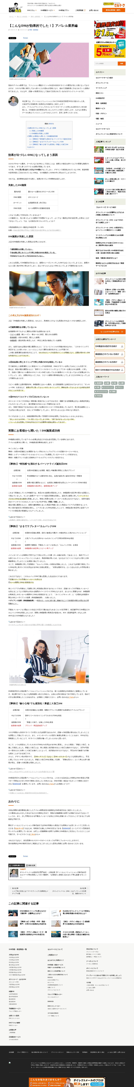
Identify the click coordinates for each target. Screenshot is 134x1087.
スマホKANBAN (13, 1039)
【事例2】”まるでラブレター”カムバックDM (46, 142)
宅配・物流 (100, 118)
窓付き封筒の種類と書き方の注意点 (115, 312)
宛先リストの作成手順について (56, 971)
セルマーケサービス (103, 129)
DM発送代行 (100, 98)
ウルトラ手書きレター (15, 1011)
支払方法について (92, 949)
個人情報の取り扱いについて (40, 1052)
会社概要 (11, 1052)
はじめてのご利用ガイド (56, 960)
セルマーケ (19, 828)
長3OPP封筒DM (13, 996)
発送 (115, 383)
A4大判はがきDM (14, 957)
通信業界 (99, 383)
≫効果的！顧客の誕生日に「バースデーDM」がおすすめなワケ (32, 520)
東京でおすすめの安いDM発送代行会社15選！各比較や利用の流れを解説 (110, 252)
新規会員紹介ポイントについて (95, 971)
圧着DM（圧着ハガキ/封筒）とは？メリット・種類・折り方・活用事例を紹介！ (115, 292)
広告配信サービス (15, 1037)
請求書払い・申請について (93, 956)
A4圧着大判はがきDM (15, 967)
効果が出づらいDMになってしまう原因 (41, 128)
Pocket (25, 38)
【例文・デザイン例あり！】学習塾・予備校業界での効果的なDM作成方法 (115, 302)
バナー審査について (53, 1016)
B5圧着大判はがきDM (15, 972)
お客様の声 (12, 1030)
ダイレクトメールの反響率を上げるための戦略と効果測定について (110, 214)
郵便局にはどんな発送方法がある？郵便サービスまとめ (110, 264)
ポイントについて (92, 968)
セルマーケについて (55, 949)
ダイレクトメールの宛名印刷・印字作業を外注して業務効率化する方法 (115, 323)
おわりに (31, 147)
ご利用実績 (79, 10)
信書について (51, 987)
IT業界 (113, 391)
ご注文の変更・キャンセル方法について (97, 985)
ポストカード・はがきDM (17, 979)
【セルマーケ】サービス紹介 (106, 207)
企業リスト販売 (14, 1015)
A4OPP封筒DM (13, 994)
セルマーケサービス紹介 (104, 78)
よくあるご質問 (90, 987)
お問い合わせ (94, 10)
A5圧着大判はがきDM (15, 970)
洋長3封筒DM (13, 1004)
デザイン (119, 387)
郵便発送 (50, 977)
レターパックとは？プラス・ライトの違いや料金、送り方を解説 (115, 160)
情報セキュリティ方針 (73, 1052)
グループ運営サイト (22, 1052)
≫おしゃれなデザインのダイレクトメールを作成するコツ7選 (31, 772)
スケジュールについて (54, 990)
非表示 (51, 123)
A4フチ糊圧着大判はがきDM (17, 975)
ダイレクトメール (102, 83)
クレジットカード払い (92, 951)
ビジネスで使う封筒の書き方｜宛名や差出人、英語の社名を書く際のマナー (115, 192)
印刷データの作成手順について (56, 967)
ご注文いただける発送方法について (58, 974)
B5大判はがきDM (14, 962)
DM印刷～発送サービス (55, 965)
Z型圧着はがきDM (14, 987)
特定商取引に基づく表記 (97, 1052)
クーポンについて (92, 961)
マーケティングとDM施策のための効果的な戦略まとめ (110, 236)
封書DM (11, 991)
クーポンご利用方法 (92, 964)
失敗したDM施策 (36, 131)
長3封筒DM (12, 1001)
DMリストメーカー (14, 1018)
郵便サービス (100, 108)
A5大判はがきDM (14, 960)
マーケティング (101, 88)
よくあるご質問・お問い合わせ (116, 1052)
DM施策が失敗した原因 (39, 133)
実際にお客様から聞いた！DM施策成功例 (42, 136)
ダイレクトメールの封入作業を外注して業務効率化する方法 (115, 281)
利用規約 (84, 1052)
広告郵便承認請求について (55, 985)
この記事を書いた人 (17, 865)
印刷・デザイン (101, 113)
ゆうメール (51, 982)
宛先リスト (100, 93)
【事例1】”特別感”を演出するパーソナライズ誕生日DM (50, 139)
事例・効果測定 (33, 30)
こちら (71, 697)
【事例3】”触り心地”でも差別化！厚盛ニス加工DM (48, 144)
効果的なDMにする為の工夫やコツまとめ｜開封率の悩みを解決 (110, 244)
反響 (122, 383)
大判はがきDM (14, 955)
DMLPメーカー (13, 1025)
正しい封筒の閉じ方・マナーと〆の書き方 (115, 180)
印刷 (98, 387)
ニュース (99, 124)
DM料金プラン (64, 10)
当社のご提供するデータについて (57, 1008)
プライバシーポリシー (57, 1052)
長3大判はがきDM (14, 965)
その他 (88, 982)
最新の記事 (31, 865)
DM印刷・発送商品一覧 (18, 949)
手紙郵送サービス (15, 1008)
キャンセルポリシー (53, 997)
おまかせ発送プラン (53, 980)
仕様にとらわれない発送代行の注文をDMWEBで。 (29, 793)
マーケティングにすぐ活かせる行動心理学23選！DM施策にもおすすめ (34, 625)
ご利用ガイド (53, 955)
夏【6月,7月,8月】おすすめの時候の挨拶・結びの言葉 (114, 148)
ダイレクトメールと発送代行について (109, 134)
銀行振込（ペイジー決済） (93, 954)
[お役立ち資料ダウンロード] (110, 346)
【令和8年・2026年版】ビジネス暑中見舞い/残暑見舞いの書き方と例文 (115, 171)
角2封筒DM (12, 999)
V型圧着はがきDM (14, 984)
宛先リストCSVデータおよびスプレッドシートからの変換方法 (104, 978)
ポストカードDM (14, 982)
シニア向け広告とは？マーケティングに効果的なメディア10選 (30, 890)
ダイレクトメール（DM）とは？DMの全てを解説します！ (109, 221)
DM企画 (99, 395)
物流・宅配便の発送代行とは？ (107, 258)
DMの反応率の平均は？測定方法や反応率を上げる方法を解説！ (37, 230)
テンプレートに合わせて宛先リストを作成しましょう (104, 975)
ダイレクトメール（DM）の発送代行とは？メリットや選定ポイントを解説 (110, 229)
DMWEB (16, 784)
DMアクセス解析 (14, 1023)
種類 (107, 383)
